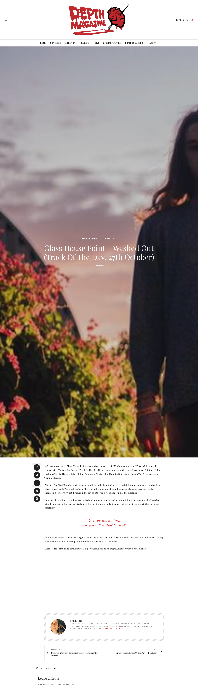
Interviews (71, 43)
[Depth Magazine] (99, 19)
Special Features (112, 43)
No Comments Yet (49, 668)
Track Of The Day (89, 238)
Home (43, 43)
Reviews (85, 43)
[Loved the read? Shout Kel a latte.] (118, 628)
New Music (55, 43)
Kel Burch (100, 265)
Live (97, 43)
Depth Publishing (134, 43)
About (153, 43)
